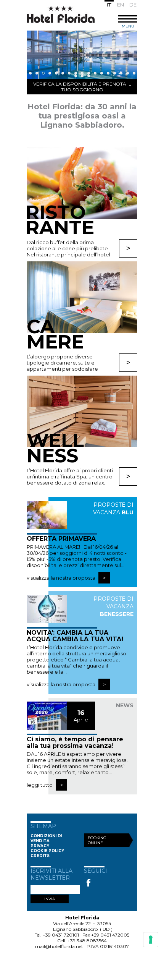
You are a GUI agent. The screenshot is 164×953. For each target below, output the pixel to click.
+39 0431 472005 (110, 935)
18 (75, 76)
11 (95, 73)
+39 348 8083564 (87, 940)
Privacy (40, 845)
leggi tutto (40, 785)
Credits (40, 855)
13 (108, 73)
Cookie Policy (47, 850)
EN (120, 5)
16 (127, 73)
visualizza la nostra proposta (61, 578)
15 (121, 73)
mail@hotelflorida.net (59, 946)
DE (133, 5)
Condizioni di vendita (46, 838)
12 (101, 73)
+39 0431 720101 (61, 935)
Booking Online (97, 840)
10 (88, 73)
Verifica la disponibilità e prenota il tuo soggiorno (82, 86)
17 (134, 73)
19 (82, 76)
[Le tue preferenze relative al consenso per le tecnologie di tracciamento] (150, 939)
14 (114, 73)
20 (88, 76)
